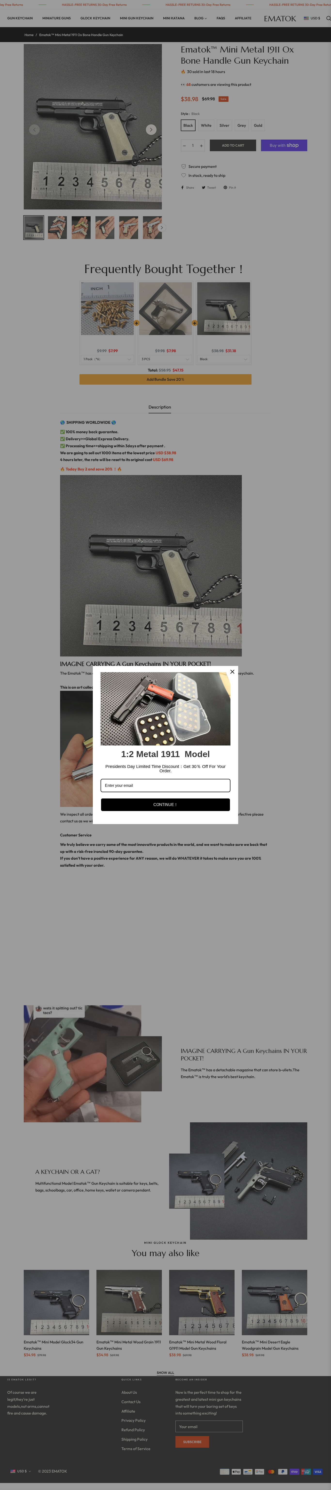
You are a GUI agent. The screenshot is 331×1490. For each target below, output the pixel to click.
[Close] (232, 672)
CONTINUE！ (165, 805)
